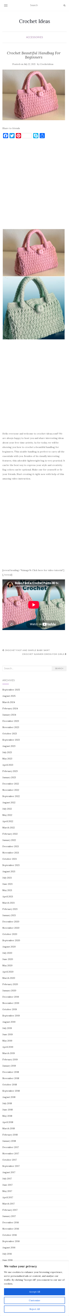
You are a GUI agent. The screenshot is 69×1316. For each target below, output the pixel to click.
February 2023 (10, 771)
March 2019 (8, 1053)
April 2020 (7, 971)
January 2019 (9, 1065)
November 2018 (10, 1078)
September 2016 (11, 1241)
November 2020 (10, 927)
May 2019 (7, 1040)
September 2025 (11, 689)
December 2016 (10, 1222)
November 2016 (10, 1228)
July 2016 (7, 1253)
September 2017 (11, 1166)
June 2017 (7, 1184)
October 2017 (9, 1159)
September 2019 (11, 1015)
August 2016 (8, 1247)
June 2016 (7, 1260)
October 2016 (9, 1235)
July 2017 (7, 1178)
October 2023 (9, 733)
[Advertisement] (34, 185)
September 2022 (11, 796)
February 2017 (9, 1209)
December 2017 (10, 1147)
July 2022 (7, 808)
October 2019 (9, 1009)
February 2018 (10, 1134)
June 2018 (7, 1109)
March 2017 (8, 1203)
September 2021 (11, 865)
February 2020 (10, 984)
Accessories (34, 37)
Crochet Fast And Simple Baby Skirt (27, 650)
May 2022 (7, 815)
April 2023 (7, 764)
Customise (34, 1300)
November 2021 (10, 852)
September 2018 (11, 1090)
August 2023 (8, 746)
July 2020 (7, 952)
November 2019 (10, 1003)
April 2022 (7, 821)
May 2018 (7, 1115)
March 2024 (8, 702)
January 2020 (9, 990)
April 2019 (7, 1047)
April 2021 (7, 896)
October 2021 (9, 858)
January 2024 (9, 714)
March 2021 (8, 902)
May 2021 (7, 890)
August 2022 (8, 802)
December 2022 (10, 783)
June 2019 (7, 1034)
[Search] (64, 5)
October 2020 (9, 934)
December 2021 (10, 846)
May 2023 (7, 758)
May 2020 (7, 965)
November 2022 (10, 790)
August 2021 (8, 871)
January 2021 (9, 915)
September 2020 (11, 940)
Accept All (34, 1291)
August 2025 (9, 695)
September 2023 (11, 739)
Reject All (35, 1309)
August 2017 (8, 1172)
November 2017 (10, 1153)
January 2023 (9, 777)
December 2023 (10, 721)
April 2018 (7, 1122)
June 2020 (7, 959)
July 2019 (7, 1028)
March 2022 (8, 827)
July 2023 (7, 752)
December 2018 (10, 1072)
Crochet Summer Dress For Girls (43, 654)
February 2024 (10, 708)
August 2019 (8, 1021)
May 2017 (7, 1191)
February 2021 (9, 909)
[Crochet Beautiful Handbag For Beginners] (33, 95)
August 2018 (8, 1097)
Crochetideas (46, 64)
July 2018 (7, 1103)
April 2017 (7, 1197)
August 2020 (9, 946)
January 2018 (9, 1141)
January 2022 (9, 840)
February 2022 (10, 833)
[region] (34, 1288)
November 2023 (10, 727)
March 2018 (8, 1128)
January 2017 (9, 1216)
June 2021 (7, 884)
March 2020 (8, 978)
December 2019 (10, 996)
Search (59, 668)
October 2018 (9, 1084)
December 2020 (10, 921)
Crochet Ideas (34, 21)
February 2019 (10, 1059)
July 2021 (7, 877)
